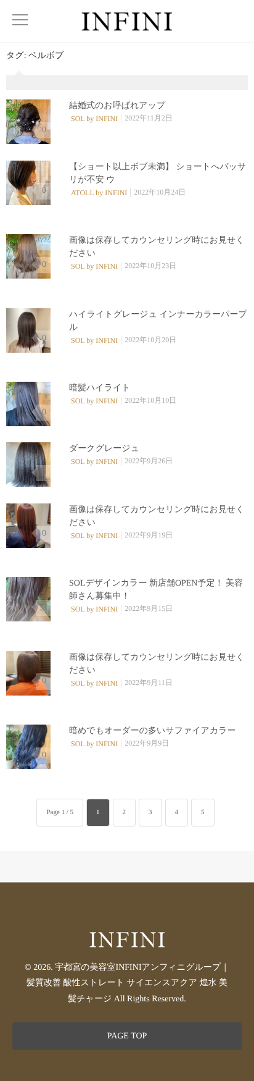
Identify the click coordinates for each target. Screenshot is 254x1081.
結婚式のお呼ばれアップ (117, 106)
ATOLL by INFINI (99, 192)
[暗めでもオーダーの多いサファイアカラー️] (28, 747)
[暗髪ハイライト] (28, 404)
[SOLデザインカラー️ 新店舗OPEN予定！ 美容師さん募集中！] (28, 599)
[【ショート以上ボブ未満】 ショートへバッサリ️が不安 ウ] (28, 183)
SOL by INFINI (94, 118)
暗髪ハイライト (100, 388)
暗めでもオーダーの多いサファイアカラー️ (152, 731)
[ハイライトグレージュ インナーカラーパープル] (28, 330)
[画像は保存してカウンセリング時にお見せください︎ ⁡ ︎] (28, 256)
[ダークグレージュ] (28, 464)
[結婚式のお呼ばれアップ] (28, 121)
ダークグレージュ (104, 448)
